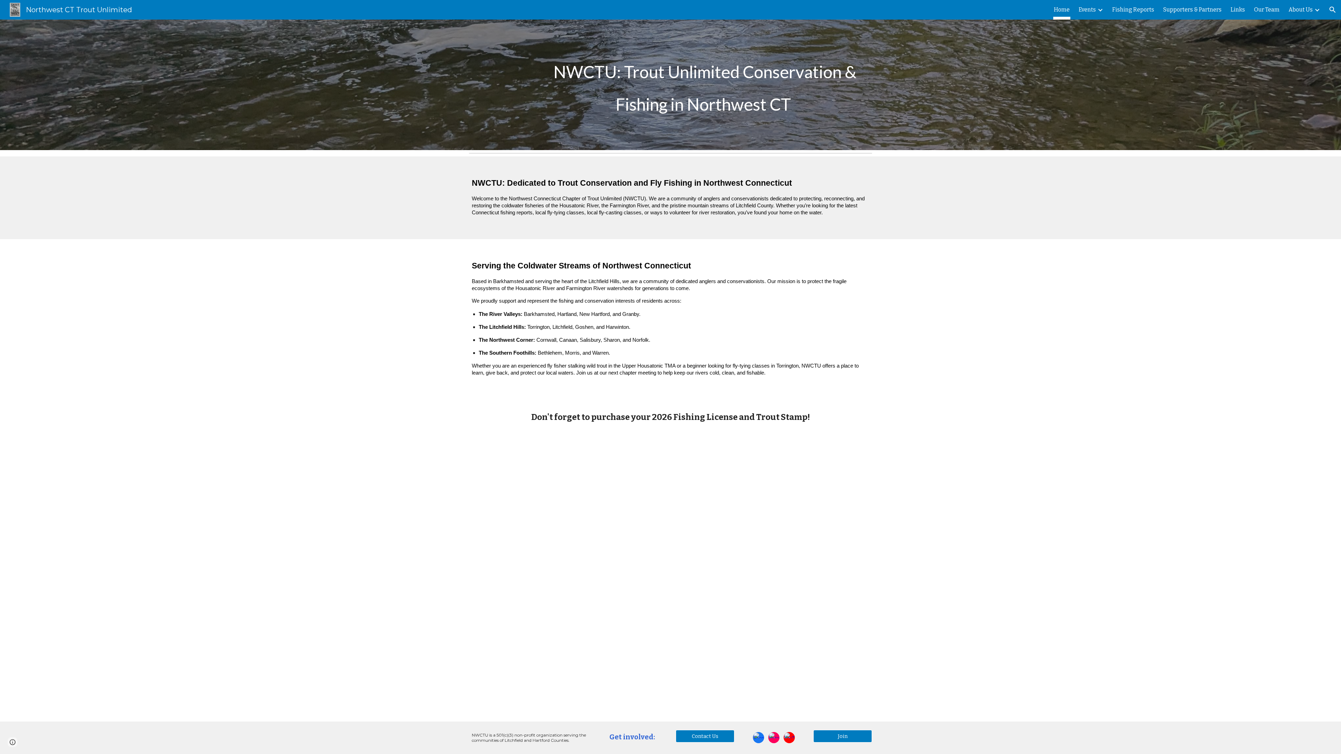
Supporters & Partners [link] (1192, 9)
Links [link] (1238, 9)
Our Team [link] (1267, 9)
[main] (705, 85)
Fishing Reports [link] (1133, 9)
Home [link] (1062, 9)
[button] (1332, 9)
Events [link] (1087, 9)
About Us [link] (1301, 9)
